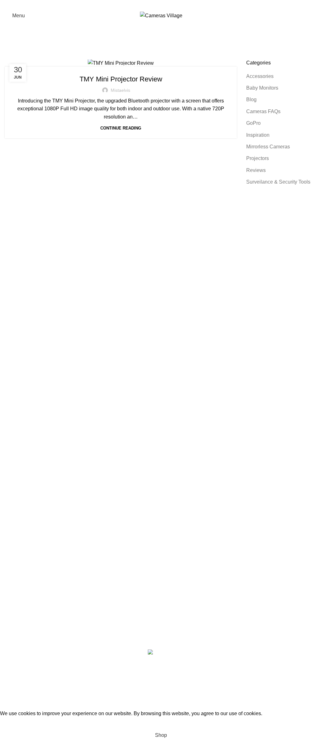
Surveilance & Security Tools (278, 182)
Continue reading (120, 128)
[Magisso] (156, 411)
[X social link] (153, 4)
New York (15, 556)
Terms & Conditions (134, 580)
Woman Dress (235, 580)
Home (10, 56)
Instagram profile (238, 556)
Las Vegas (16, 615)
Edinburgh (16, 580)
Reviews (256, 170)
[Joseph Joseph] (156, 448)
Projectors (257, 158)
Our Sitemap (126, 615)
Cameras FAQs (263, 111)
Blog (251, 99)
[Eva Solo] (156, 486)
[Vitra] (156, 398)
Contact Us (124, 592)
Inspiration (257, 135)
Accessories (260, 76)
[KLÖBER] (156, 436)
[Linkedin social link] (169, 4)
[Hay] (156, 461)
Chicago (14, 603)
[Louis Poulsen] (156, 423)
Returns (121, 568)
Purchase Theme (238, 615)
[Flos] (156, 473)
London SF (17, 568)
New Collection (236, 568)
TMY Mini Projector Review (121, 79)
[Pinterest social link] (161, 4)
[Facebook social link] (145, 4)
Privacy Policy (128, 556)
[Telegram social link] (177, 4)
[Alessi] (156, 499)
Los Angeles (18, 592)
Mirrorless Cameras (268, 146)
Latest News (126, 603)
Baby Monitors (121, 66)
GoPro (253, 123)
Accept (12, 723)
